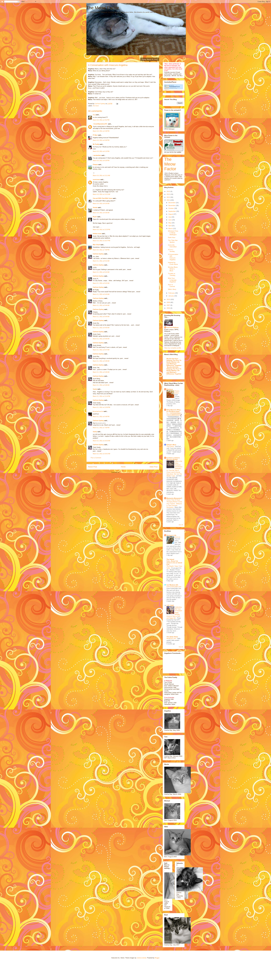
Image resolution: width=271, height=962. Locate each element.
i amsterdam (97, 155)
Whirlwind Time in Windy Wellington (173, 232)
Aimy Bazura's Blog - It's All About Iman (174, 410)
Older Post (154, 467)
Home (123, 467)
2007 (168, 305)
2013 (168, 194)
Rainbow (170, 389)
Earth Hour (171, 237)
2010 (168, 299)
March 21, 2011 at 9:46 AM (101, 339)
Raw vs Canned (171, 285)
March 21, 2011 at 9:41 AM (101, 261)
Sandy (95, 389)
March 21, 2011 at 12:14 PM (101, 396)
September (172, 211)
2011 (168, 200)
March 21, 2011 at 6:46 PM (101, 416)
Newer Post (92, 467)
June (170, 220)
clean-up (177, 537)
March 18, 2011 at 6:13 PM (101, 151)
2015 (168, 191)
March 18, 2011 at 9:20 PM (101, 160)
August (171, 214)
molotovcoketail (141, 958)
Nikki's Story (172, 289)
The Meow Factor (102, 7)
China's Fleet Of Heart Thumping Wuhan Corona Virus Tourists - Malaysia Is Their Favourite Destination (174, 503)
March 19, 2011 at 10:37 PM (101, 240)
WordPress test (171, 638)
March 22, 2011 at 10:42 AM (101, 454)
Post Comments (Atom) (127, 472)
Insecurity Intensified (172, 246)
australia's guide (173, 88)
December (172, 202)
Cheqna (95, 164)
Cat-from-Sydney (98, 254)
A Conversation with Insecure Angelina (173, 256)
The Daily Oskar (172, 637)
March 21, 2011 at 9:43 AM (101, 294)
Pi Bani (95, 135)
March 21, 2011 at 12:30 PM (101, 407)
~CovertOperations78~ (100, 124)
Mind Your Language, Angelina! (172, 280)
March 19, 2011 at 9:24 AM (101, 203)
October (171, 208)
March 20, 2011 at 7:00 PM (101, 250)
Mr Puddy (96, 144)
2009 (168, 302)
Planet (174, 86)
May (170, 223)
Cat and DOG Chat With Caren (102, 198)
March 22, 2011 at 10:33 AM (101, 441)
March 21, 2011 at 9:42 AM (101, 272)
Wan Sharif (96, 244)
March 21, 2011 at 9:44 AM (101, 305)
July (169, 217)
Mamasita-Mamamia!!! (174, 498)
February (171, 293)
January (171, 296)
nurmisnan (96, 179)
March (170, 228)
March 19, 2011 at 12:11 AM (101, 175)
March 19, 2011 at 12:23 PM (101, 229)
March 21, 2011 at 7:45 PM (101, 427)
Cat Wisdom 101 (172, 585)
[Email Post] (116, 103)
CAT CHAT (170, 605)
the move (96, 106)
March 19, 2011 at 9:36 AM (101, 212)
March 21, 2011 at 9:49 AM (101, 372)
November (172, 205)
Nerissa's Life (171, 535)
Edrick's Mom (171, 445)
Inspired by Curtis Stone (173, 263)
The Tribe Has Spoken (173, 241)
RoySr (95, 216)
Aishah (95, 207)
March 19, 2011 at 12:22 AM (101, 194)
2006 (168, 308)
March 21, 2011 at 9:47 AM (101, 350)
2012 (168, 197)
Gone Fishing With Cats (174, 586)
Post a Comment (96, 458)
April (170, 225)
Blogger (157, 958)
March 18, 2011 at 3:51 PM (101, 120)
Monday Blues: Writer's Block (173, 269)
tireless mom (97, 233)
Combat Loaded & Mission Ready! (173, 458)
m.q (94, 114)
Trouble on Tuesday (171, 274)
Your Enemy (170, 446)
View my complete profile (172, 348)
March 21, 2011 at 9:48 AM (101, 361)
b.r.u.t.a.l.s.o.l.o (98, 411)
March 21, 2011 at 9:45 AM (101, 327)
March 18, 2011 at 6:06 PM (101, 140)
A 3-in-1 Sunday (171, 250)
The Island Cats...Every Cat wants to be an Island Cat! (174, 561)
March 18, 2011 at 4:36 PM (101, 131)
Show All (181, 524)
